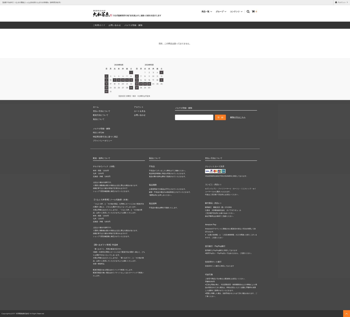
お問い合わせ (115, 25)
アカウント (341, 2)
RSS (95, 132)
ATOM (101, 132)
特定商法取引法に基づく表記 (105, 136)
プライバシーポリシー (102, 140)
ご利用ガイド (99, 25)
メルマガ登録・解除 (133, 25)
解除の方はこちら (238, 117)
